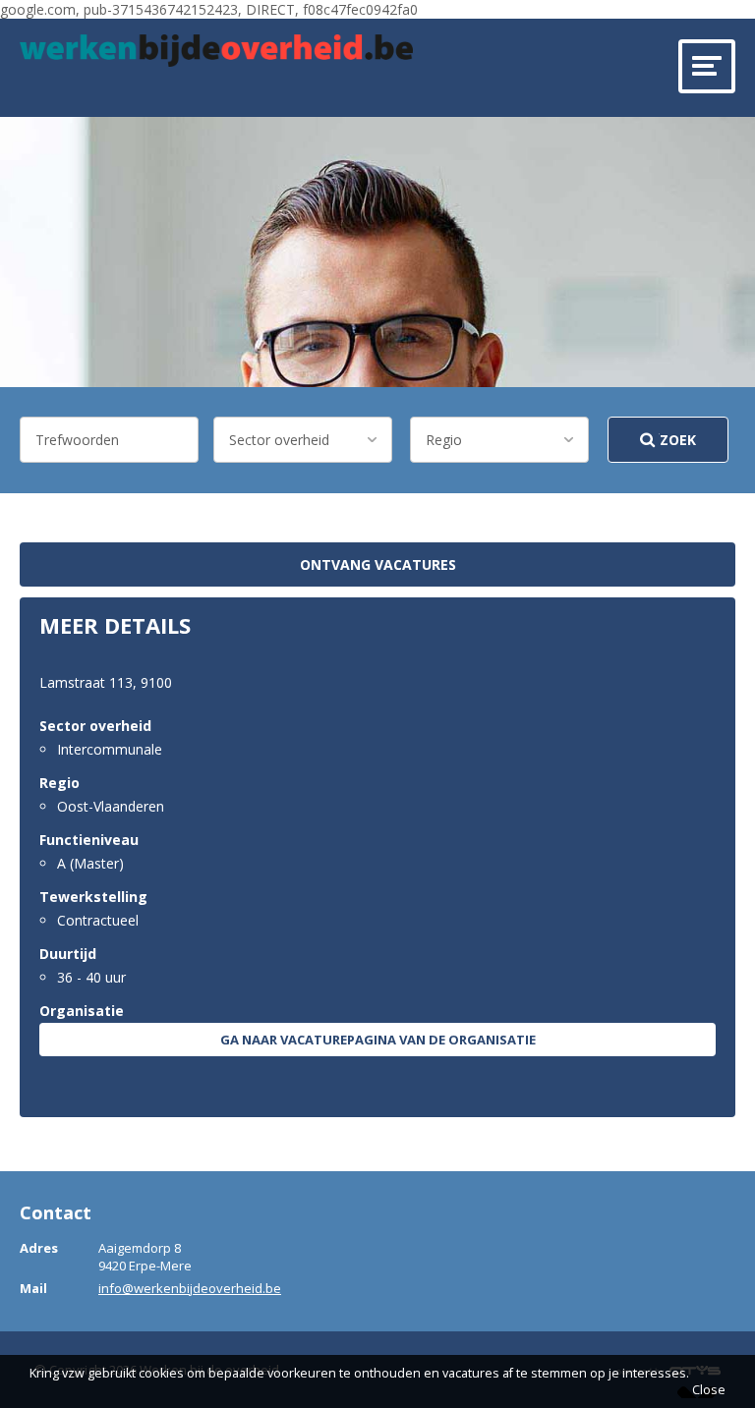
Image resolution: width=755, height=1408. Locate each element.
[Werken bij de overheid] (216, 50)
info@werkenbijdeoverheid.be (189, 1288)
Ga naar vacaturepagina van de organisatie (378, 1039)
